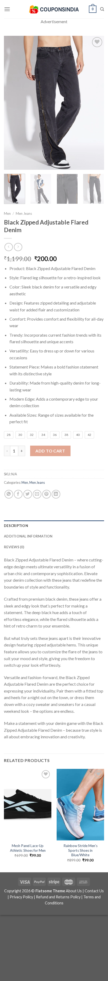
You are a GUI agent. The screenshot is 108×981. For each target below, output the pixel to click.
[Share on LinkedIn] (56, 494)
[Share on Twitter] (27, 494)
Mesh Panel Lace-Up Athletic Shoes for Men (28, 848)
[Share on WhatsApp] (8, 494)
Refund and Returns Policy (58, 897)
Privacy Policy (21, 897)
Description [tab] (16, 526)
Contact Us (94, 891)
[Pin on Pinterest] (46, 494)
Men (7, 213)
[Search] (102, 9)
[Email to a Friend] (37, 494)
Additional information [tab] (28, 536)
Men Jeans (24, 213)
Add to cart (50, 450)
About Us (74, 891)
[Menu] (7, 9)
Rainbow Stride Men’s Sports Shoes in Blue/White (80, 850)
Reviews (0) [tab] (14, 547)
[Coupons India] (54, 9)
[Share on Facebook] (18, 494)
